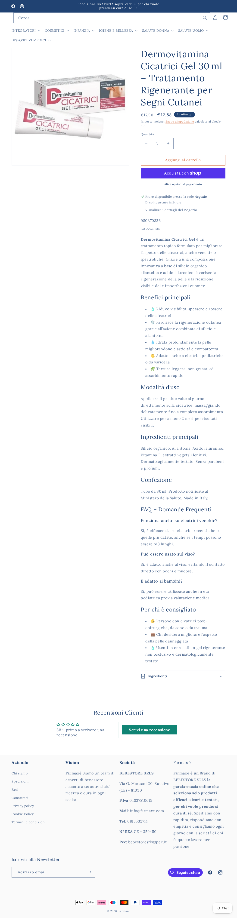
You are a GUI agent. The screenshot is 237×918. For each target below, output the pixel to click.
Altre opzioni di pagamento (183, 184)
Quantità (147, 134)
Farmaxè (124, 911)
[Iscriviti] (89, 872)
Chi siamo (20, 773)
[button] (25, 30)
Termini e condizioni (29, 822)
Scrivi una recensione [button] (149, 730)
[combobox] (112, 18)
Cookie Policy (23, 814)
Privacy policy (23, 806)
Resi (15, 789)
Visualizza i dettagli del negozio (171, 210)
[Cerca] (205, 18)
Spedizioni (20, 781)
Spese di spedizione (179, 121)
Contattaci (20, 798)
